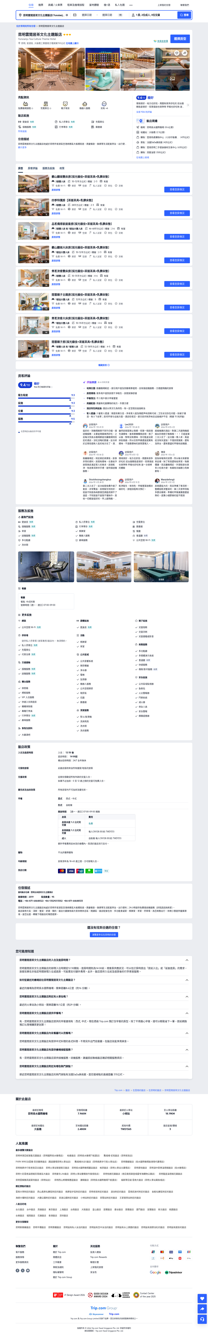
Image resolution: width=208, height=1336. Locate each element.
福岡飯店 (31, 1215)
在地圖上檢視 (142, 157)
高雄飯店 (42, 1209)
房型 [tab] (20, 168)
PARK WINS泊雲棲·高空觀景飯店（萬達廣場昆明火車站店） (44, 1161)
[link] (164, 5)
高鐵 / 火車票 (55, 5)
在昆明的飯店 (155, 1090)
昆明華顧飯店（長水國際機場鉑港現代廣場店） (143, 1161)
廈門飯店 (140, 1209)
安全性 (93, 1272)
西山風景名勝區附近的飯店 (50, 1191)
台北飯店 (20, 1209)
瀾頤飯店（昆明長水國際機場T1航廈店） (99, 1180)
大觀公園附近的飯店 (46, 1198)
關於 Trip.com (59, 1252)
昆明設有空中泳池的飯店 (101, 1227)
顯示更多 (22, 147)
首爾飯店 (107, 1209)
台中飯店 (31, 1209)
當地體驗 (94, 5)
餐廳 (138, 531)
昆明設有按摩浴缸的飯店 (153, 1227)
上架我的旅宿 (96, 1267)
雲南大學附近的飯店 (25, 1191)
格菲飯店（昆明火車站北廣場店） (116, 1168)
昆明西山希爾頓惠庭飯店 (66, 1180)
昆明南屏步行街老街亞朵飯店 (29, 1168)
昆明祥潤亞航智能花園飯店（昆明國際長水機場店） (40, 1155)
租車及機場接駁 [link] (75, 5)
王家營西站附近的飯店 (130, 1198)
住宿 (31, 5)
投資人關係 (95, 1252)
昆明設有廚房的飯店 (176, 1227)
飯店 (127, 1090)
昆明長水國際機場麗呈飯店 (84, 1168)
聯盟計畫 (94, 1262)
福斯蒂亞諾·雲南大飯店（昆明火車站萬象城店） (143, 1180)
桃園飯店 (173, 1209)
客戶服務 (20, 1252)
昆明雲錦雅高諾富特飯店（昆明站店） (34, 1180)
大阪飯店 (85, 1209)
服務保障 (20, 1257)
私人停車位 (84, 522)
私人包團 (120, 5)
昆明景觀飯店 (54, 1227)
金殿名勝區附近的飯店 (162, 1191)
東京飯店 (53, 1209)
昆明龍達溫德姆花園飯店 (170, 1174)
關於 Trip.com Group (62, 1277)
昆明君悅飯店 (140, 1168)
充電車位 (140, 522)
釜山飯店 (96, 1209)
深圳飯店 (64, 1215)
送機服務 (26, 535)
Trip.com (118, 1090)
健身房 (25, 522)
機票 (40, 5)
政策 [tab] (62, 168)
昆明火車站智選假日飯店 (57, 1168)
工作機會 (57, 1262)
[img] (51, 69)
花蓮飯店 (42, 1215)
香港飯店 (53, 1215)
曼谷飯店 (118, 1209)
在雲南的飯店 (139, 1090)
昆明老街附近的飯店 (98, 1191)
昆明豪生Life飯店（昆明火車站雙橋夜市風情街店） (76, 1174)
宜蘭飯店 (151, 1209)
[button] (131, 5)
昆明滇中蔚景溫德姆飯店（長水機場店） (168, 1168)
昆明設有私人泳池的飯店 (75, 1227)
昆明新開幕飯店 (23, 1227)
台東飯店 (20, 1215)
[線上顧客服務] (202, 1319)
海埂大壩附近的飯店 (25, 1198)
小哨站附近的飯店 (89, 1198)
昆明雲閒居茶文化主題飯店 (40, 34)
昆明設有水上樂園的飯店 (127, 1227)
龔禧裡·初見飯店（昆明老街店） (119, 1155)
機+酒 (107, 5)
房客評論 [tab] (33, 168)
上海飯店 (64, 1209)
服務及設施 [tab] (48, 168)
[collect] (202, 1298)
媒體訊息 (57, 1257)
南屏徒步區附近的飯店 (76, 1191)
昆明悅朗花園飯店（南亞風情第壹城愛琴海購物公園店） (129, 1174)
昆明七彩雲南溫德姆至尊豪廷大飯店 (33, 1174)
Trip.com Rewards (98, 1257)
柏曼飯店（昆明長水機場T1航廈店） (84, 1155)
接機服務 (26, 526)
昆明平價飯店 (39, 1227)
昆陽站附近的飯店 (108, 1198)
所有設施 (22, 131)
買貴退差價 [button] (162, 41)
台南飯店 (75, 1209)
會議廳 (139, 535)
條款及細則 (58, 1267)
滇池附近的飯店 (118, 1191)
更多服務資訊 (22, 1262)
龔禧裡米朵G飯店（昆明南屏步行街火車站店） (97, 1161)
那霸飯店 (129, 1209)
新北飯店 (162, 1209)
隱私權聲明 (58, 1272)
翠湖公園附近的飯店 (68, 1198)
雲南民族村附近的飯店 (138, 1191)
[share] (202, 1308)
